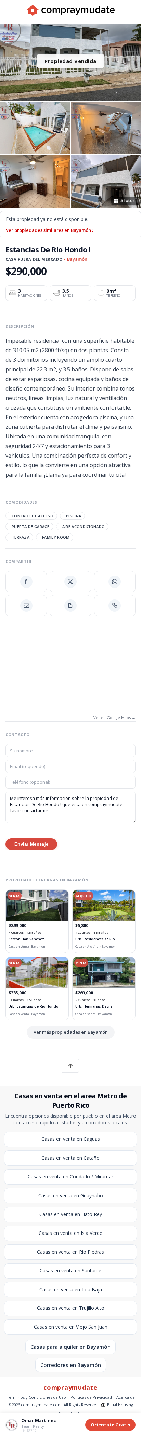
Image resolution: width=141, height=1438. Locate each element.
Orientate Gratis (110, 1425)
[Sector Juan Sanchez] (37, 905)
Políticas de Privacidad (91, 1397)
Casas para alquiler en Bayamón (70, 1346)
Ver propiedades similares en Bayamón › (49, 230)
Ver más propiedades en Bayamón (71, 1032)
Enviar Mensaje (31, 844)
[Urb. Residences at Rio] (104, 905)
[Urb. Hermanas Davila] (104, 972)
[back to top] (70, 1066)
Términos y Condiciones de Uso (36, 1397)
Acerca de (125, 1397)
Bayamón (77, 259)
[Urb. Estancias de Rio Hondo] (37, 972)
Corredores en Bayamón (70, 1364)
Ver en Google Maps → (114, 717)
